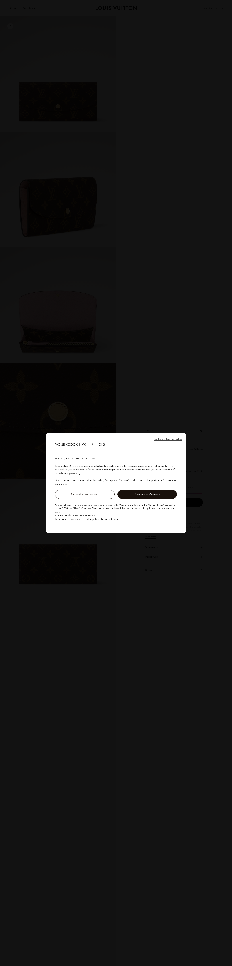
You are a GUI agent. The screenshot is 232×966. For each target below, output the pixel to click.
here (115, 519)
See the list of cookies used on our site (75, 515)
